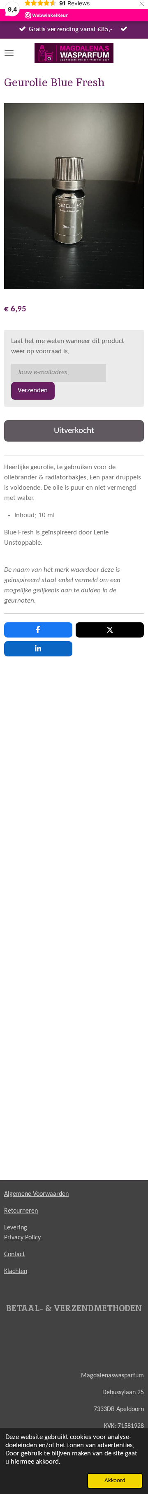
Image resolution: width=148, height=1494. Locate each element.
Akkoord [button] (114, 1481)
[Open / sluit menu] (9, 53)
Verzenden (33, 390)
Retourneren (21, 1211)
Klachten (15, 1271)
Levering (15, 1228)
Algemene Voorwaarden (36, 1194)
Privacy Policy (22, 1237)
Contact (14, 1254)
